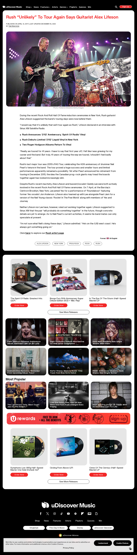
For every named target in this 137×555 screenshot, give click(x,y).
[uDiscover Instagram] (54, 513)
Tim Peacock (14, 26)
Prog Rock (74, 244)
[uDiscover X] (48, 513)
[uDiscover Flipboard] (82, 513)
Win (89, 7)
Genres (63, 7)
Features (44, 7)
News (36, 7)
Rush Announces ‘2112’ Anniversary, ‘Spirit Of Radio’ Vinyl (53, 134)
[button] (28, 283)
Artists (55, 7)
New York (58, 244)
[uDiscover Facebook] (41, 513)
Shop (28, 7)
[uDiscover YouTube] (68, 513)
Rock (87, 244)
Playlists (73, 7)
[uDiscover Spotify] (75, 513)
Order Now (19, 305)
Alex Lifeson (42, 244)
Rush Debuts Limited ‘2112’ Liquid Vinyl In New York (50, 140)
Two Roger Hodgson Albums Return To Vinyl (46, 145)
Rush (98, 244)
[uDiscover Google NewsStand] (89, 513)
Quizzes (82, 7)
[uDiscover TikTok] (61, 513)
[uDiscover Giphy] (96, 513)
